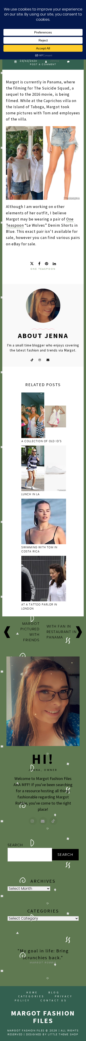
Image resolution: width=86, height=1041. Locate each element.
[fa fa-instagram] (40, 359)
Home (32, 992)
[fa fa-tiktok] (32, 359)
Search (15, 845)
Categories (31, 996)
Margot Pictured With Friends (30, 632)
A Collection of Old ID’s (41, 441)
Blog (54, 992)
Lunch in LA (30, 494)
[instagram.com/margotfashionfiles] (33, 821)
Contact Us (53, 1000)
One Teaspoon (43, 269)
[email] (48, 359)
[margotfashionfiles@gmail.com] (43, 821)
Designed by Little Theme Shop (52, 1034)
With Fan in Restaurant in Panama (62, 632)
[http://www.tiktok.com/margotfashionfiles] (53, 821)
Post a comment (43, 64)
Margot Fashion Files (43, 1017)
